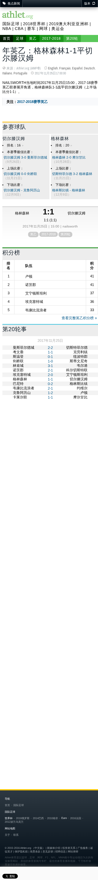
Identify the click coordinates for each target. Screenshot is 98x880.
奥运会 (57, 28)
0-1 (50, 357)
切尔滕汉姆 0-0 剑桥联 (20, 174)
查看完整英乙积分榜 (78, 318)
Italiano (7, 73)
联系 (16, 834)
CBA (19, 28)
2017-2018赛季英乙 (32, 102)
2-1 (50, 370)
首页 (6, 38)
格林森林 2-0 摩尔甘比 (69, 157)
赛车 (31, 28)
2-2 (50, 348)
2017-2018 (51, 38)
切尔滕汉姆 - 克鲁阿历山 (22, 190)
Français (65, 68)
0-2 (50, 384)
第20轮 (72, 38)
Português (20, 73)
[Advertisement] (49, 456)
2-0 (50, 375)
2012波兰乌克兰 (14, 821)
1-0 (50, 361)
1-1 (50, 352)
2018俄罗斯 (22, 818)
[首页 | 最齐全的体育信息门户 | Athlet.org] (17, 15)
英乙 (33, 38)
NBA (6, 28)
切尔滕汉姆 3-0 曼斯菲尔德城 (25, 157)
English (53, 68)
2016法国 (75, 818)
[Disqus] (50, 568)
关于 (7, 834)
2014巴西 (38, 818)
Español (77, 68)
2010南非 (52, 818)
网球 (43, 28)
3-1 (50, 366)
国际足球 (11, 24)
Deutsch (89, 68)
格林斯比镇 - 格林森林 (68, 190)
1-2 (50, 393)
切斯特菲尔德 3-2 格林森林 (72, 174)
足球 (20, 38)
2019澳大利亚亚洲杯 (68, 24)
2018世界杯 (34, 24)
